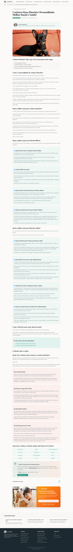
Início (5, 4)
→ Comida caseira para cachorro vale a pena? (25, 343)
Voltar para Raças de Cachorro (20, 9)
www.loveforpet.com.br (36, 548)
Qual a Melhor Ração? (41, 533)
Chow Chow (20, 452)
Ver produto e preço (22, 474)
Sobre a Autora (56, 535)
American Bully (20, 449)
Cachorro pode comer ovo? (42, 538)
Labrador (52, 452)
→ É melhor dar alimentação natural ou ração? (25, 345)
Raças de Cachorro (29, 1)
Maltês (52, 455)
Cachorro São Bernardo (53, 449)
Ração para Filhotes (40, 535)
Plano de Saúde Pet (57, 537)
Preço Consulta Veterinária (42, 542)
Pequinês (20, 458)
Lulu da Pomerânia (36, 455)
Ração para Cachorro (48, 1)
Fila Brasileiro (36, 452)
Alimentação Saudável (20, 1)
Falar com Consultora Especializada (49, 501)
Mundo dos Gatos (65, 1)
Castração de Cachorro (41, 537)
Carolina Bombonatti (22, 24)
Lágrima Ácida (39, 540)
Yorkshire (52, 458)
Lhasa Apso (20, 455)
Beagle (36, 449)
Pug (36, 458)
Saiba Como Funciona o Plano (48, 504)
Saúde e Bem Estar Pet (38, 1)
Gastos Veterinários (56, 1)
